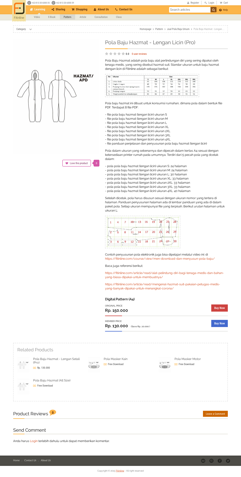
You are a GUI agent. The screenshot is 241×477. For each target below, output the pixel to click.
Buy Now (219, 308)
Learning (39, 9)
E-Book (51, 16)
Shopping (81, 9)
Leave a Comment (215, 413)
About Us (103, 9)
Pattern (67, 16)
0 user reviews (139, 53)
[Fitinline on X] (228, 460)
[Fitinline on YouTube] (203, 460)
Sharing (60, 9)
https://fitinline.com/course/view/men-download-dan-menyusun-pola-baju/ (160, 258)
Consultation (101, 16)
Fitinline (120, 470)
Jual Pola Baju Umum (178, 28)
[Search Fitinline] (213, 9)
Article (83, 16)
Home (16, 460)
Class (119, 16)
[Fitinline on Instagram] (211, 460)
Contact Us (125, 9)
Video (37, 16)
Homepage (145, 28)
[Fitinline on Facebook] (220, 460)
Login (34, 441)
